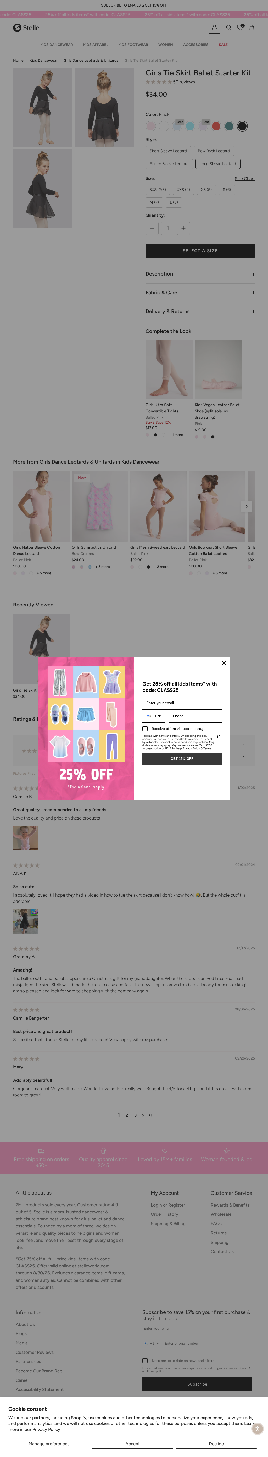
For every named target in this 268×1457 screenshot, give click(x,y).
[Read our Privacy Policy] (219, 737)
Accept (132, 1443)
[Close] (224, 663)
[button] (257, 1429)
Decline (216, 1443)
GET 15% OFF (182, 759)
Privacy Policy (46, 1429)
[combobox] (153, 716)
